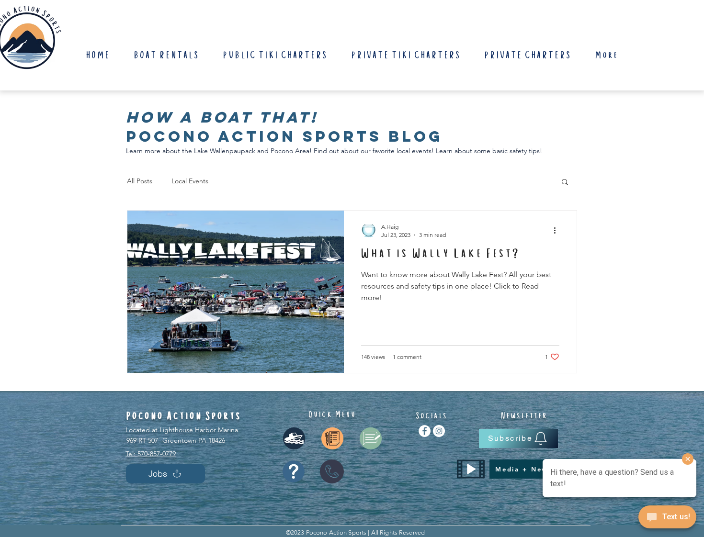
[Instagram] (439, 431)
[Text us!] (667, 518)
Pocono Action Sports (184, 416)
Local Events (189, 181)
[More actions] (558, 230)
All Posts (139, 181)
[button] (564, 183)
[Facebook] (425, 431)
